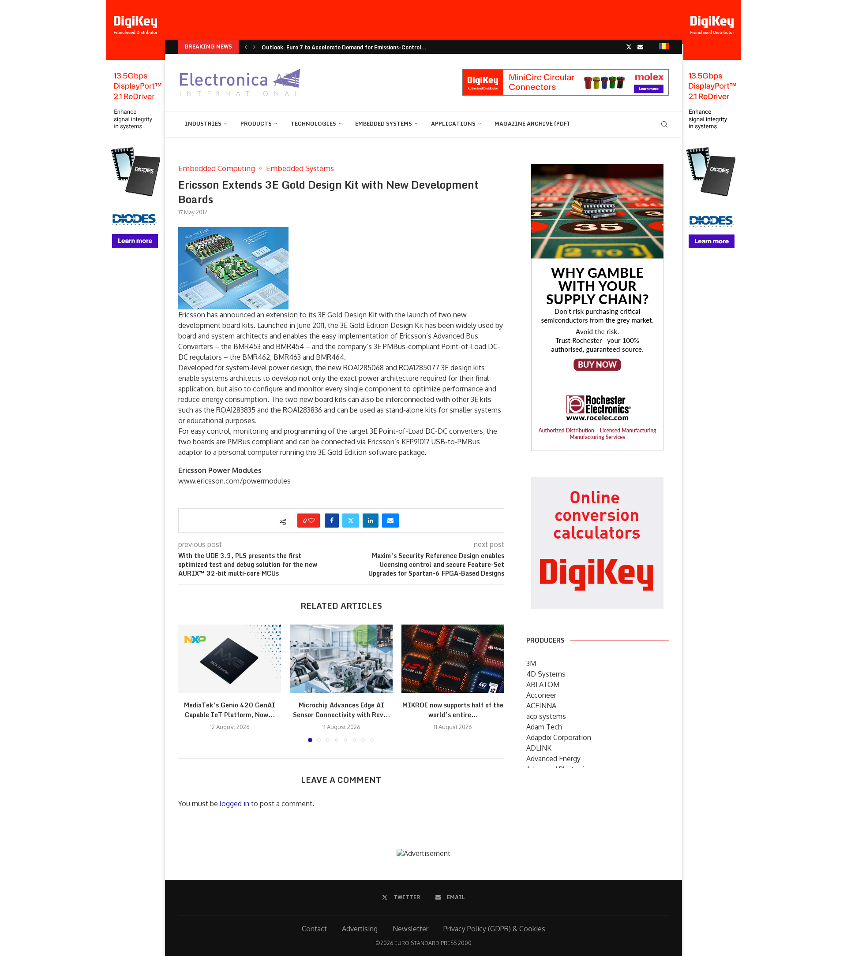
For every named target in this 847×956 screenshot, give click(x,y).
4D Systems (546, 674)
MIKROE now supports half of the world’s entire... (452, 710)
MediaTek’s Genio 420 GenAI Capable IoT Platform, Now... (229, 710)
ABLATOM (542, 684)
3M (531, 663)
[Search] (664, 124)
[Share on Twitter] (350, 520)
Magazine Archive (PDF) (532, 123)
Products (256, 123)
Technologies (313, 123)
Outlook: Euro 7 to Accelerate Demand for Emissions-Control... (344, 47)
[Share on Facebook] (332, 520)
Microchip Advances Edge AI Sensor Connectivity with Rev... (341, 710)
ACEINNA (541, 705)
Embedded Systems (383, 123)
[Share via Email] (390, 520)
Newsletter (410, 928)
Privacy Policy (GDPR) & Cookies (494, 928)
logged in (234, 803)
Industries (203, 123)
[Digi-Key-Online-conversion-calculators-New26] (597, 483)
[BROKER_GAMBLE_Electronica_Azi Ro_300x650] (597, 170)
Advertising (360, 928)
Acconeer (541, 695)
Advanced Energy (553, 758)
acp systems (546, 716)
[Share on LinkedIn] (371, 520)
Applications (453, 123)
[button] (245, 47)
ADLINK (538, 748)
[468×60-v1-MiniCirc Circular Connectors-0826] (565, 73)
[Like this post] (311, 520)
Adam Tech (544, 726)
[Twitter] (629, 47)
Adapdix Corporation (558, 737)
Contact (314, 928)
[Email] (640, 47)
